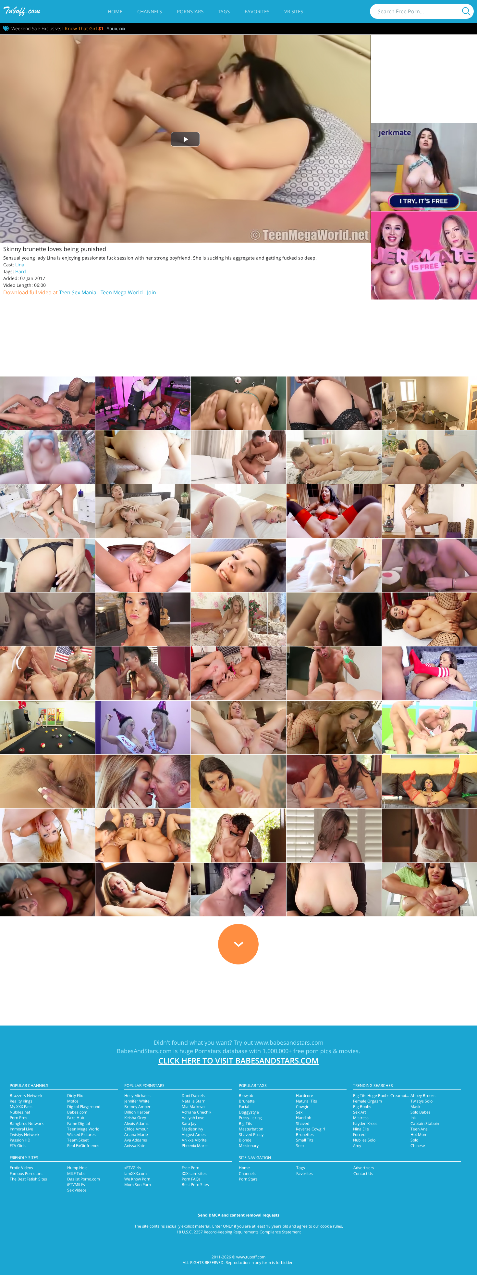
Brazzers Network (26, 1095)
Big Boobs (362, 1106)
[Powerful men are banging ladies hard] (47, 673)
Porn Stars (248, 1179)
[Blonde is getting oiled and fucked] (334, 673)
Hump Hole (77, 1167)
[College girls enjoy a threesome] (142, 673)
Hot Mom (418, 1134)
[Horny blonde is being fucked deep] (47, 511)
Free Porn (190, 1167)
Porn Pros (18, 1117)
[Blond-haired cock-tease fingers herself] (238, 619)
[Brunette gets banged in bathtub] (429, 457)
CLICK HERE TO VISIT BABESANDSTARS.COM (238, 1060)
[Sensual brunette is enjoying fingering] (47, 565)
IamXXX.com (135, 1173)
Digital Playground (83, 1106)
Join (151, 292)
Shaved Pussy (251, 1134)
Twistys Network (24, 1134)
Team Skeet (78, 1140)
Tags (224, 11)
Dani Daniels (193, 1095)
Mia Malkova (193, 1106)
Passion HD (20, 1140)
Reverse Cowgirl (310, 1129)
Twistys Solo (421, 1101)
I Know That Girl (83, 28)
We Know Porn (137, 1179)
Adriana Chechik (196, 1112)
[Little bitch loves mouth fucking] (238, 565)
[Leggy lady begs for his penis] (47, 403)
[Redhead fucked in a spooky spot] (47, 457)
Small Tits (304, 1140)
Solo (300, 1145)
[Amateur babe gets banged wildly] (47, 619)
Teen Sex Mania (77, 292)
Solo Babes (420, 1112)
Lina (19, 264)
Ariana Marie (136, 1134)
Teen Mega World (122, 292)
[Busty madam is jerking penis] (238, 781)
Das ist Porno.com (83, 1179)
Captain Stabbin (424, 1123)
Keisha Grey (135, 1117)
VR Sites (293, 11)
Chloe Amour (136, 1129)
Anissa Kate (134, 1145)
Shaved (302, 1123)
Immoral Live (21, 1129)
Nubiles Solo (364, 1140)
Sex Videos (77, 1190)
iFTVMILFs (76, 1184)
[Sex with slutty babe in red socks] (429, 673)
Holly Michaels (137, 1095)
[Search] (466, 11)
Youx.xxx (116, 28)
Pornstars (190, 11)
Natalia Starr (193, 1101)
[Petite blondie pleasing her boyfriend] (238, 835)
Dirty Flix (75, 1095)
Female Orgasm (367, 1101)
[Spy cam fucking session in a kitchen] (429, 403)
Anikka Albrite (194, 1140)
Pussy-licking (250, 1117)
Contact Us (363, 1173)
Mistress (361, 1117)
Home (115, 11)
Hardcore (304, 1095)
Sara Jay (189, 1123)
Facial (244, 1106)
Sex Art (359, 1112)
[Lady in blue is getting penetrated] (142, 781)
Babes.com (77, 1112)
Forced (359, 1134)
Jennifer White (137, 1101)
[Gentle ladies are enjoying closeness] (429, 835)
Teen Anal (419, 1129)
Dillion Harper (137, 1112)
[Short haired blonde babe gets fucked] (334, 565)
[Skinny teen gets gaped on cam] (142, 511)
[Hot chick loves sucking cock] (47, 835)
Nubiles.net (20, 1112)
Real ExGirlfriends (83, 1145)
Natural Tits (306, 1101)
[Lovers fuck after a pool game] (47, 727)
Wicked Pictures (81, 1134)
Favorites (257, 11)
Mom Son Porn (137, 1184)
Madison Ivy (192, 1129)
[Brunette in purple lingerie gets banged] (429, 889)
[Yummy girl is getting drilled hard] (238, 673)
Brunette (247, 1101)
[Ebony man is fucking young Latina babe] (238, 889)
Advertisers (363, 1167)
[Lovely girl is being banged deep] (142, 457)
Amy (357, 1145)
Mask (415, 1106)
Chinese (417, 1145)
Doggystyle (249, 1112)
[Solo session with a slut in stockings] (334, 403)
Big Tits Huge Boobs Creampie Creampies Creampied (401, 1095)
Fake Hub (75, 1117)
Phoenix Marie (195, 1145)
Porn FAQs (191, 1179)
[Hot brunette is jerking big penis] (334, 781)
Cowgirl (303, 1106)
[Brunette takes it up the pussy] (334, 619)
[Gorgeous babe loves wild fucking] (47, 889)
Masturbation (251, 1129)
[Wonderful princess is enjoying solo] (334, 835)
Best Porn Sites (195, 1184)
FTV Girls (18, 1145)
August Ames (194, 1134)
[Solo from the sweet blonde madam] (142, 565)
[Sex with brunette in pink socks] (334, 457)
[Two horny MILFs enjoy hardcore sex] (429, 727)
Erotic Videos (21, 1167)
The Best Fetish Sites (28, 1179)
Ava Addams (135, 1140)
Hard (20, 271)
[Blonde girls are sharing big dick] (142, 727)
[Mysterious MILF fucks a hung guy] (142, 403)
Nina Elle (361, 1129)
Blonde (245, 1140)
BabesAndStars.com (144, 1051)
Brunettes (305, 1134)
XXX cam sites (194, 1173)
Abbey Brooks (422, 1095)
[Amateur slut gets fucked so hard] (429, 565)
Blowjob (246, 1095)
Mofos (73, 1101)
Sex (299, 1112)
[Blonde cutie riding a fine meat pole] (238, 511)
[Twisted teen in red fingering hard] (142, 619)
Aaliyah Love (193, 1117)
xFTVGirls (132, 1167)
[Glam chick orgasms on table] (429, 511)
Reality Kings (21, 1101)
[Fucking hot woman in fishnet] (334, 727)
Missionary (249, 1145)
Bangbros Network (26, 1123)
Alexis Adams (136, 1123)
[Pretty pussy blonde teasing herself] (142, 889)
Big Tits (245, 1123)
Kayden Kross (365, 1123)
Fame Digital (78, 1123)
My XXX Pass (21, 1106)
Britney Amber (137, 1106)
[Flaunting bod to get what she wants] (238, 403)
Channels (149, 11)
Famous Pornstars (26, 1173)
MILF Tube (76, 1173)
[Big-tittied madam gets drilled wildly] (334, 889)
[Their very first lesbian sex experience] (47, 781)
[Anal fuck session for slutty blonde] (238, 727)
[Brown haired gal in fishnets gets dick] (429, 619)
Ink (413, 1117)
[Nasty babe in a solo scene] (429, 781)
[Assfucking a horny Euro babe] (334, 511)
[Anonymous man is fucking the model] (238, 457)
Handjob (303, 1117)
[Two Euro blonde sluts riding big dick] (142, 835)
